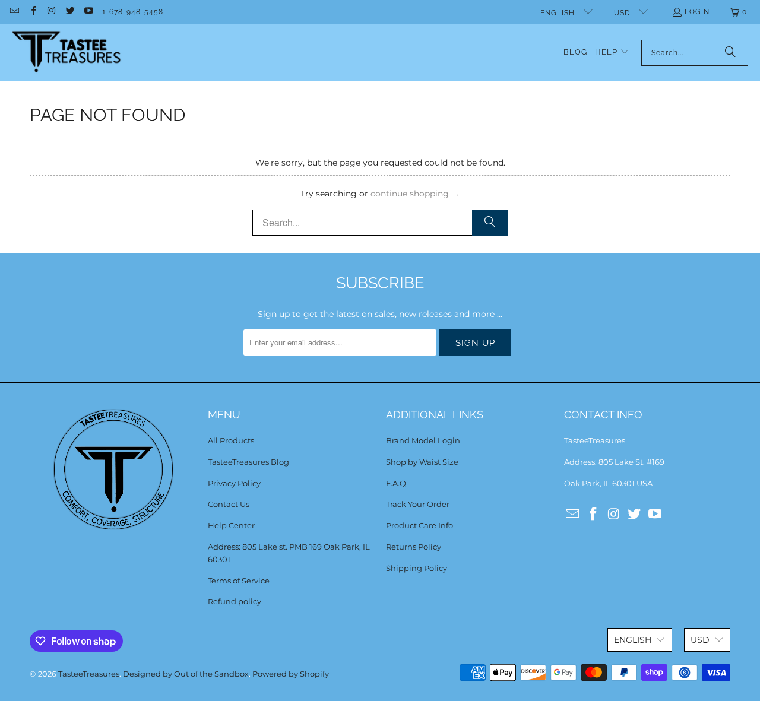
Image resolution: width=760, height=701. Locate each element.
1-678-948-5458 (132, 12)
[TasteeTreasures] (67, 52)
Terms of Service (239, 580)
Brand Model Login (423, 440)
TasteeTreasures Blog (248, 462)
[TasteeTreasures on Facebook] (32, 12)
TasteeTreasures (88, 673)
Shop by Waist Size (422, 462)
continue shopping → (415, 193)
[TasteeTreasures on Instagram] (51, 12)
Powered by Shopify (290, 673)
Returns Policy (413, 546)
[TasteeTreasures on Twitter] (70, 12)
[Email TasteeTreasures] (14, 12)
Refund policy (234, 601)
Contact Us (228, 504)
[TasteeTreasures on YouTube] (88, 12)
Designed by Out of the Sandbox (186, 673)
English (558, 13)
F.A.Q (396, 483)
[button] (612, 52)
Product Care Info (419, 525)
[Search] (730, 53)
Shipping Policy (416, 568)
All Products (231, 440)
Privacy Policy (234, 483)
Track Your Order (417, 504)
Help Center (231, 525)
